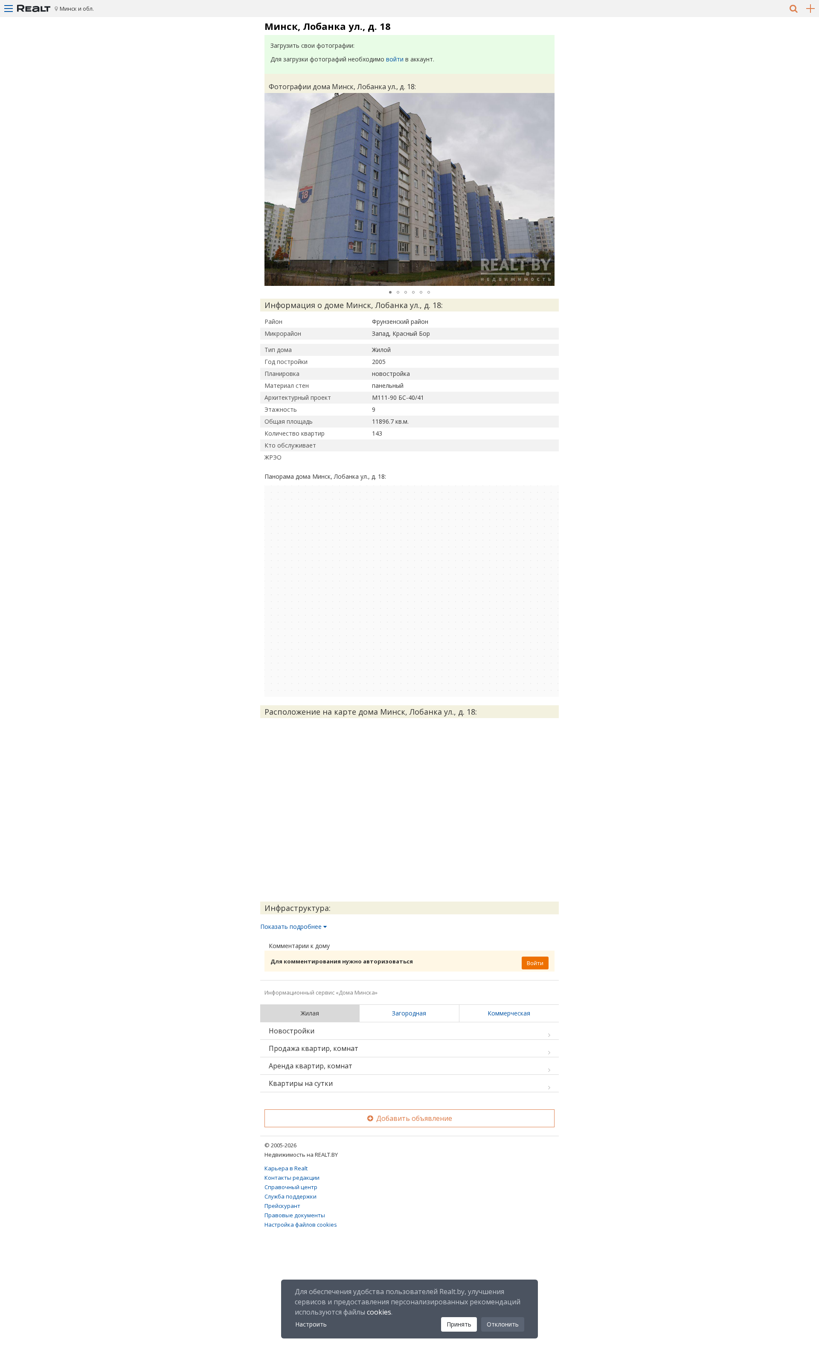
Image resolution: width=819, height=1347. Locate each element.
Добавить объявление (413, 1118)
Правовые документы (294, 1215)
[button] (547, 101)
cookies (379, 1312)
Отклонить (503, 1324)
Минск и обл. (77, 8)
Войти (535, 963)
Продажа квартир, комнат (313, 1048)
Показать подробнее (291, 926)
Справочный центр (290, 1187)
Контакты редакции (291, 1177)
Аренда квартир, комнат (310, 1066)
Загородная (409, 1013)
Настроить (311, 1324)
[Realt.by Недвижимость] (33, 8)
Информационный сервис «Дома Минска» (321, 992)
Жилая (310, 1013)
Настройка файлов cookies (300, 1224)
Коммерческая (509, 1013)
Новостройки (291, 1031)
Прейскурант (282, 1206)
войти (395, 59)
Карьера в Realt (286, 1168)
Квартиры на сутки (301, 1083)
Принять (459, 1324)
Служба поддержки (290, 1196)
